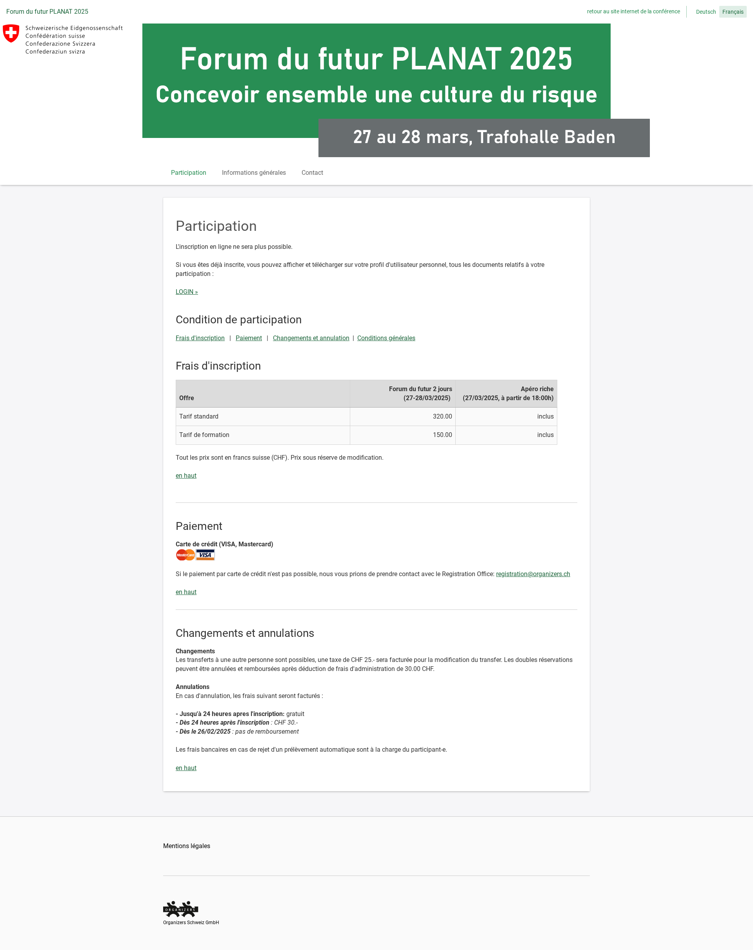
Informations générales (254, 172)
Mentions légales (186, 846)
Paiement (249, 338)
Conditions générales (386, 338)
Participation (188, 172)
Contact (312, 172)
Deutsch (706, 12)
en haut (186, 475)
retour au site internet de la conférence (633, 11)
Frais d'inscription (200, 338)
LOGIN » (187, 292)
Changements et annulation (311, 338)
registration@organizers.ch (533, 574)
